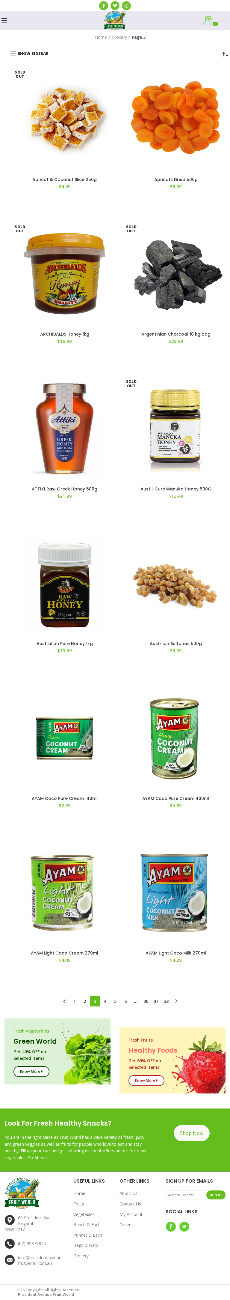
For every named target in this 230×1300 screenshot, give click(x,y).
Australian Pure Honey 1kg (65, 643)
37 (156, 1001)
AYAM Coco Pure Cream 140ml (65, 798)
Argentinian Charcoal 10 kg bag (176, 334)
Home (101, 37)
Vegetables (84, 1214)
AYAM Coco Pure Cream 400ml (175, 798)
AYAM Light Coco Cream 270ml (64, 953)
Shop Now (191, 1133)
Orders (126, 1224)
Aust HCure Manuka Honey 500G (175, 489)
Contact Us (130, 1204)
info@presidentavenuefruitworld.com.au (39, 1260)
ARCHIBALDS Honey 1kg (64, 334)
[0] (223, 20)
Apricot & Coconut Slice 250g (64, 179)
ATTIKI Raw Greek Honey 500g (64, 489)
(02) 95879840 (32, 1243)
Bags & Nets (85, 1245)
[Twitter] (115, 5)
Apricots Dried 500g (176, 179)
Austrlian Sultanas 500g (176, 643)
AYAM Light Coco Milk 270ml (176, 953)
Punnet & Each (87, 1235)
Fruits (78, 1204)
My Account (131, 1214)
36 (145, 1001)
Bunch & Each (87, 1224)
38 (166, 1001)
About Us (128, 1193)
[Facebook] (103, 5)
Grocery (119, 37)
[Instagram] (126, 5)
